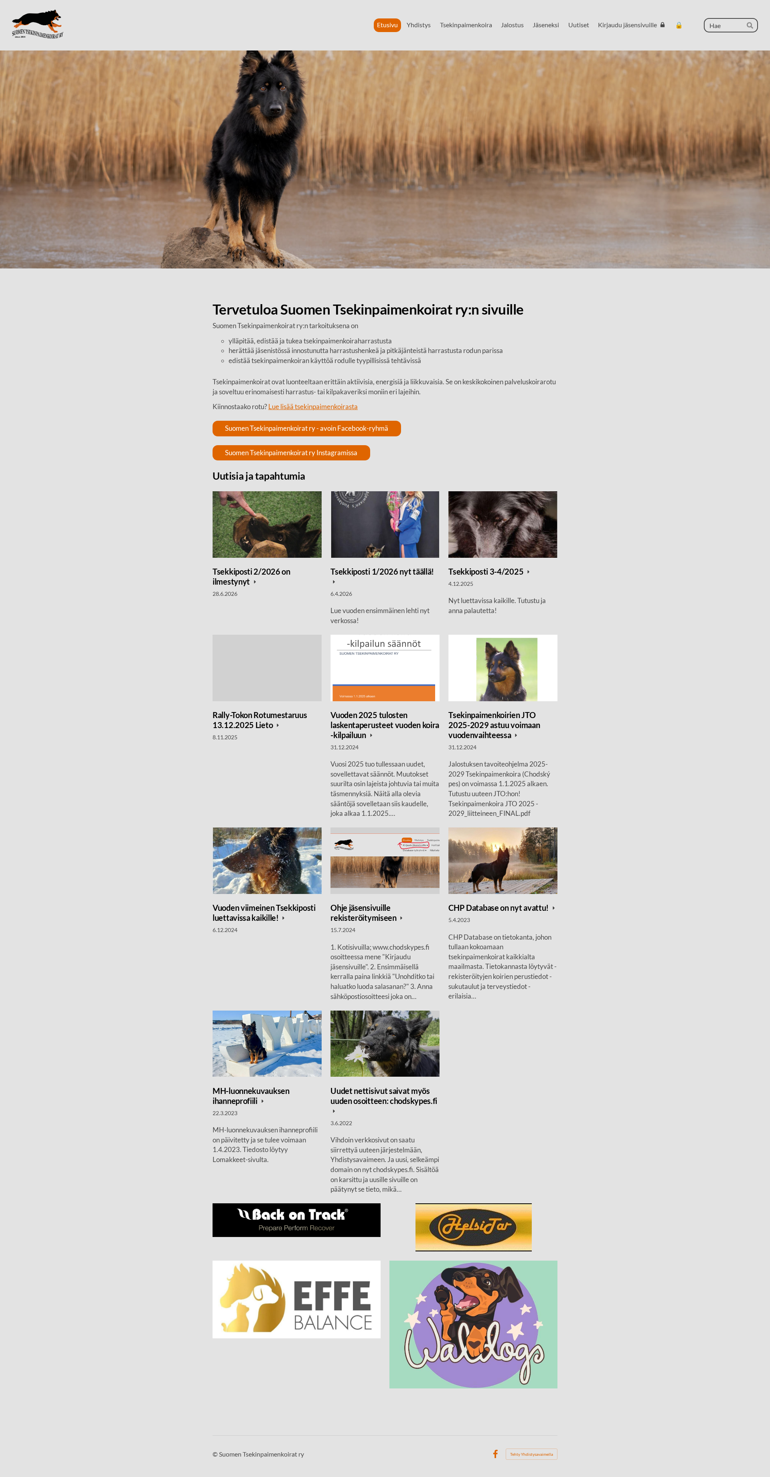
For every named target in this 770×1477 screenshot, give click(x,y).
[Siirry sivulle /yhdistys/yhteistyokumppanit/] (297, 1220)
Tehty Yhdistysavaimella (531, 1454)
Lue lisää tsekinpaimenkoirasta (313, 406)
